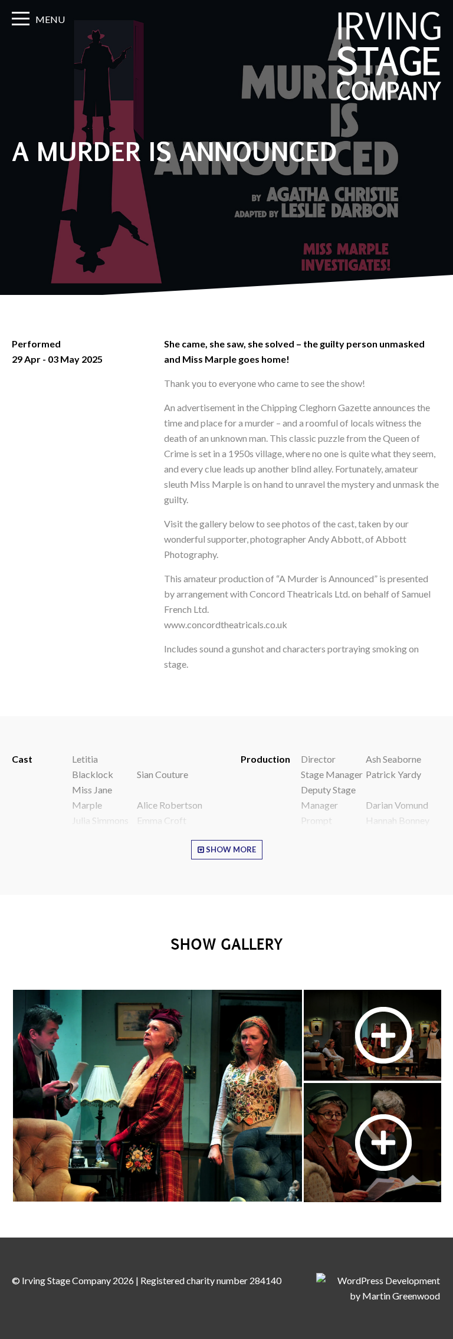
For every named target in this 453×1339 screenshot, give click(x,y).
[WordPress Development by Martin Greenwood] (378, 1295)
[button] (157, 1096)
